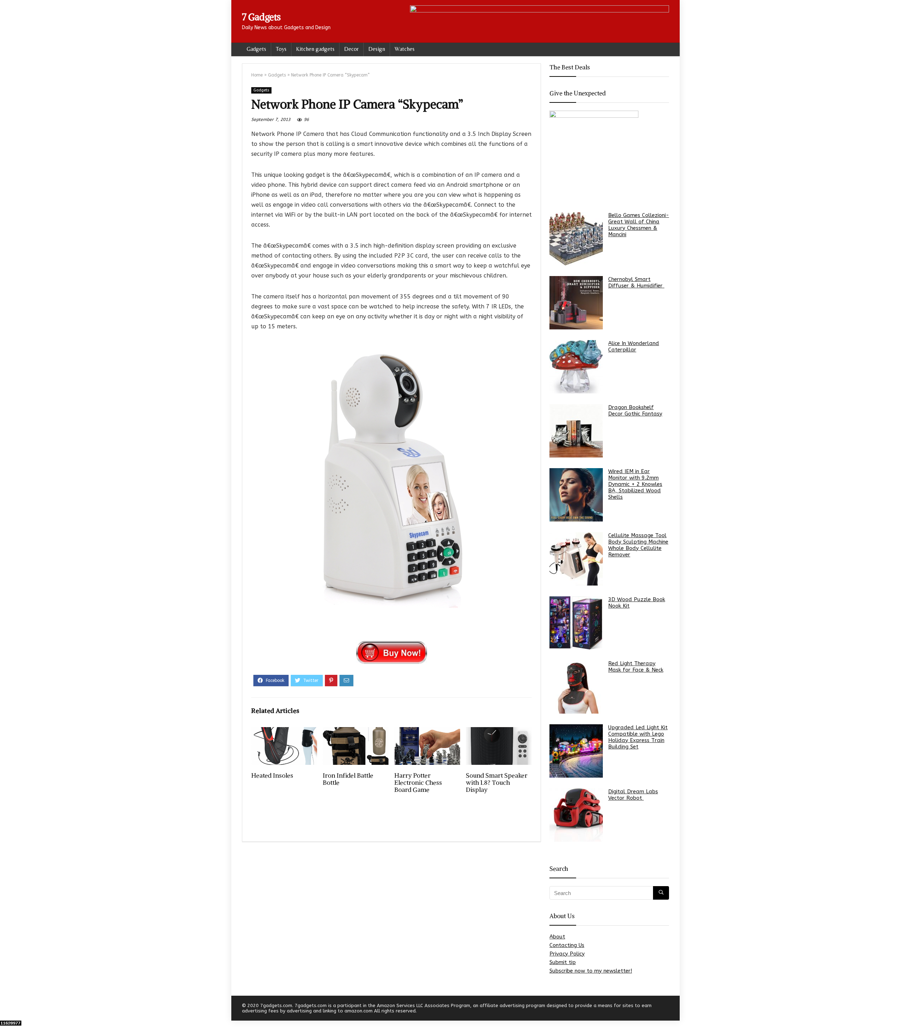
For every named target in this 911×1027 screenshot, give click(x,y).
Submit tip (562, 962)
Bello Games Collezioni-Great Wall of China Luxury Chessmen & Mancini (638, 225)
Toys (281, 49)
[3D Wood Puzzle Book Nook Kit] (576, 623)
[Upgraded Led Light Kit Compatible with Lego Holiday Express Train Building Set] (576, 751)
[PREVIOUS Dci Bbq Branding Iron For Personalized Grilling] (7, 1009)
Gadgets (256, 49)
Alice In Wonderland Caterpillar (633, 346)
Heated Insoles (272, 775)
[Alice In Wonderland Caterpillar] (576, 366)
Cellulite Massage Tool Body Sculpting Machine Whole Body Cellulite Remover (638, 545)
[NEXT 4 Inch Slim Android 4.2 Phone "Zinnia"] (904, 1009)
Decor (351, 49)
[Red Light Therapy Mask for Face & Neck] (576, 687)
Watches (405, 49)
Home (257, 75)
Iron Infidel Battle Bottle (348, 779)
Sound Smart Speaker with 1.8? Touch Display (496, 783)
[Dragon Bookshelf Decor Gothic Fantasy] (576, 430)
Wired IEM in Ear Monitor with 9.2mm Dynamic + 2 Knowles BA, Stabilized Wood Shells (635, 484)
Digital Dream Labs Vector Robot (633, 794)
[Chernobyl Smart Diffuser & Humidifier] (576, 302)
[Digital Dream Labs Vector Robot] (576, 815)
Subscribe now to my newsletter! (590, 971)
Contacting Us (566, 945)
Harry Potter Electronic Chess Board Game (418, 783)
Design (376, 49)
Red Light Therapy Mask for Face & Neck (635, 666)
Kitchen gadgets (315, 49)
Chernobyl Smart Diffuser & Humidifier (636, 282)
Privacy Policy (567, 954)
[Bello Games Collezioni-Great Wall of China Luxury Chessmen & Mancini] (576, 238)
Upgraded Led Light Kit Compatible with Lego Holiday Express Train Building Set (638, 737)
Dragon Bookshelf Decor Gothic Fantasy (635, 410)
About (557, 936)
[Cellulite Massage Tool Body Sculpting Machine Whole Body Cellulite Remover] (576, 559)
